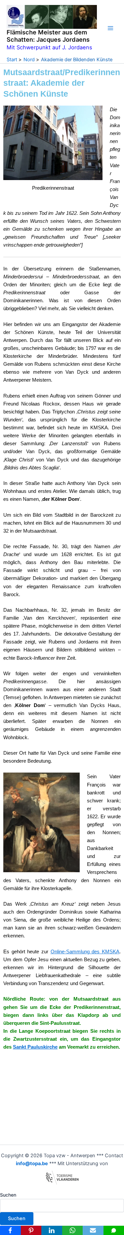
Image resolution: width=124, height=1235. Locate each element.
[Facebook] (10, 1230)
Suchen (8, 1195)
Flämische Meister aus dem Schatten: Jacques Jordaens (48, 35)
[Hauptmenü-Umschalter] (110, 28)
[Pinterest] (31, 1230)
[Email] (93, 1230)
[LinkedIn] (51, 1230)
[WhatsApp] (72, 1230)
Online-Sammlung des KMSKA (85, 951)
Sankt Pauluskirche (35, 1047)
